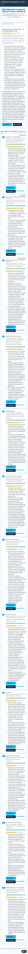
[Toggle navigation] (3, 4)
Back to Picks (17, 124)
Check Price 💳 (7, 124)
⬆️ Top (24, 951)
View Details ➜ (11, 191)
